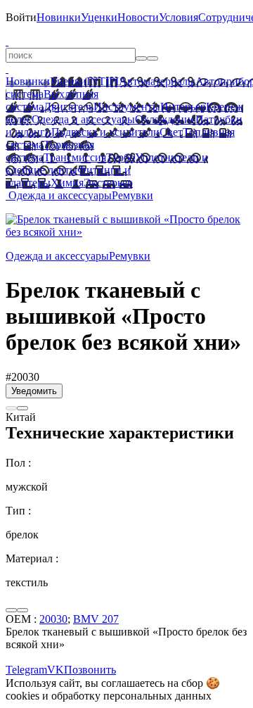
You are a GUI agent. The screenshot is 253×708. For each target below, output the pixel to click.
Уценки (99, 17)
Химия (67, 183)
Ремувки (132, 195)
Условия (178, 17)
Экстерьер (108, 183)
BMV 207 (96, 619)
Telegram (26, 670)
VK (55, 670)
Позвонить (90, 670)
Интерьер (183, 107)
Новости (138, 17)
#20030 (22, 377)
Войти (21, 17)
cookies (22, 696)
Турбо (120, 157)
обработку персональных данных (131, 696)
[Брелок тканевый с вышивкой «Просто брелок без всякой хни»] (126, 232)
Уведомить (34, 391)
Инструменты (126, 107)
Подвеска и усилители (105, 132)
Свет (171, 132)
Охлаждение (165, 119)
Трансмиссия (75, 157)
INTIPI (102, 81)
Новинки (59, 17)
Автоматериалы (157, 81)
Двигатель (68, 107)
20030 (53, 619)
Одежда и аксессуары (83, 119)
